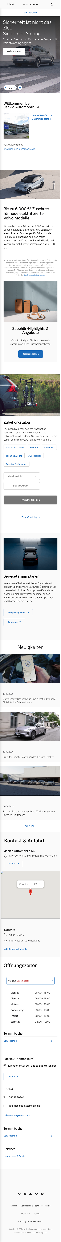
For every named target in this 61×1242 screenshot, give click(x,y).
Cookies (14, 1206)
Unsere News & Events (14, 1156)
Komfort (34, 447)
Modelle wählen (15, 476)
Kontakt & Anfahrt (41, 115)
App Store (13, 622)
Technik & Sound (14, 456)
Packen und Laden (15, 447)
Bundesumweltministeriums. (34, 275)
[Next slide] (14, 87)
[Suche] (51, 4)
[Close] (40, 884)
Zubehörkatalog (29, 517)
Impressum (25, 1214)
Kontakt (37, 1214)
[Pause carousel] (20, 87)
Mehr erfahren (14, 51)
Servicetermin (30, 12)
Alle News (29, 826)
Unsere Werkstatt (40, 119)
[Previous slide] (6, 87)
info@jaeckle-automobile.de (19, 149)
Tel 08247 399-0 (13, 145)
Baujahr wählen (20, 485)
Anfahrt (12, 863)
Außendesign (34, 456)
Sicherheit (49, 447)
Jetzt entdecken (31, 354)
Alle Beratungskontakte (15, 949)
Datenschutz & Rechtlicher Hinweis (35, 1206)
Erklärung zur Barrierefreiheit (30, 1221)
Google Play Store (17, 612)
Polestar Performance (16, 464)
